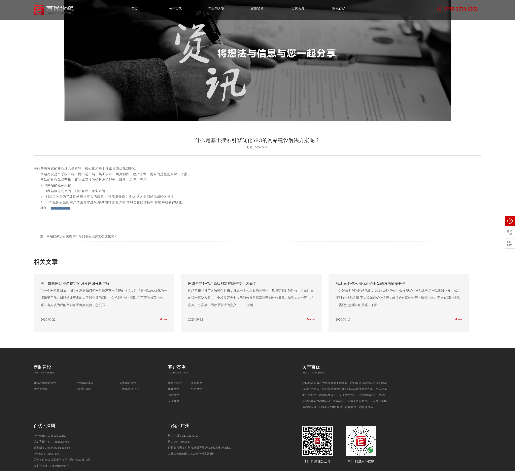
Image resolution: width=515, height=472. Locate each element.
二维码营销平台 (129, 389)
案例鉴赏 (257, 8)
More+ (163, 319)
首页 (134, 8)
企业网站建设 (84, 383)
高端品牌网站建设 (45, 383)
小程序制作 (83, 389)
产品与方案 (216, 8)
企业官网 (173, 401)
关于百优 (175, 8)
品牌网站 (173, 395)
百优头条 (297, 8)
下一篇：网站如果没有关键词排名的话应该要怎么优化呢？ (75, 236)
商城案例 (196, 383)
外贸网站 (196, 389)
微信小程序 (175, 383)
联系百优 (338, 8)
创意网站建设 (127, 383)
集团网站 (173, 389)
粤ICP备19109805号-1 (58, 465)
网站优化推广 (42, 389)
